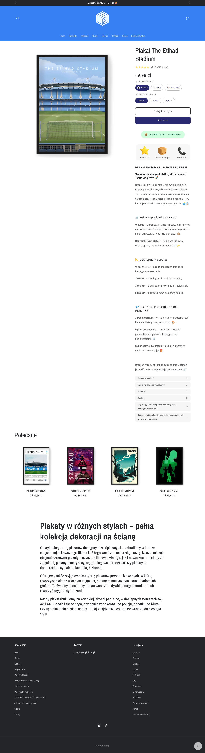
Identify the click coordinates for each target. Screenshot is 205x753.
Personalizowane (140, 703)
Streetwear (137, 686)
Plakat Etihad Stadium (35, 491)
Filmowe (136, 674)
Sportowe (137, 697)
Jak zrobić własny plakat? (25, 703)
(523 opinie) (162, 67)
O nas (17, 658)
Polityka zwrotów (22, 686)
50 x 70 (169, 100)
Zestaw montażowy (141, 714)
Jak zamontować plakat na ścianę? (29, 697)
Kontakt (17, 663)
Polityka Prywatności (23, 691)
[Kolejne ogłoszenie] (189, 3)
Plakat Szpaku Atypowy (80, 491)
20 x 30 (141, 100)
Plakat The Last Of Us (124, 491)
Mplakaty (105, 746)
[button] (17, 18)
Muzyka (136, 652)
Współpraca (19, 669)
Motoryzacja (138, 691)
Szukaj (17, 708)
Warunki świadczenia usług (26, 680)
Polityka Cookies (22, 674)
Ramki (17, 652)
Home (135, 669)
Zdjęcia (136, 658)
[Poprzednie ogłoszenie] (15, 3)
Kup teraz (163, 120)
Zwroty (17, 714)
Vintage (136, 663)
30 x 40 (155, 100)
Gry (134, 680)
